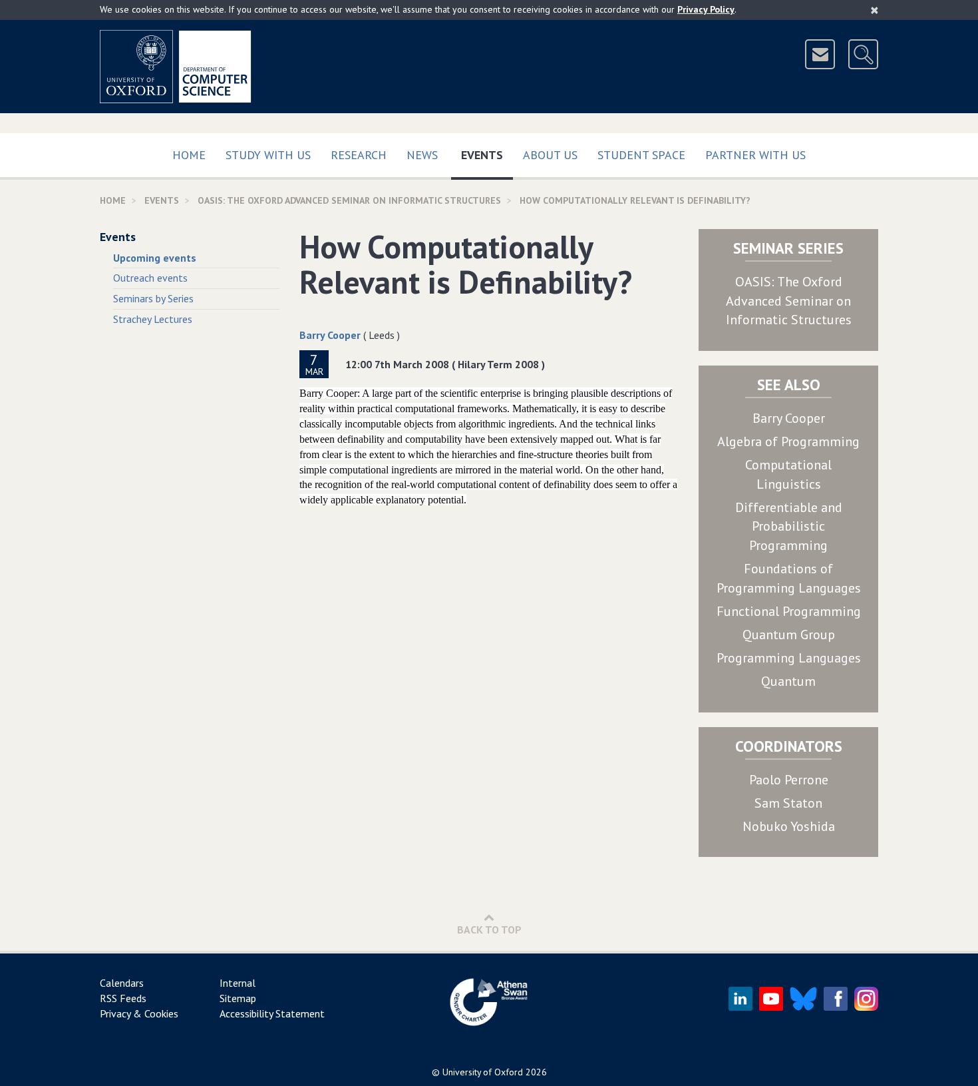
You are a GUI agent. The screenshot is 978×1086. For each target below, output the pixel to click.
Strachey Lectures (152, 319)
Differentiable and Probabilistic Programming (788, 526)
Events (487, 154)
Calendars (122, 982)
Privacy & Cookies (139, 1013)
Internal (237, 982)
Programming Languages (789, 658)
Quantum (788, 681)
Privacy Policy (705, 9)
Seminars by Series (153, 298)
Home (189, 154)
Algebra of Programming (788, 441)
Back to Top (489, 929)
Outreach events (150, 277)
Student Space (641, 154)
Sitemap (238, 998)
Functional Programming (789, 611)
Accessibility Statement (272, 1013)
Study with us (268, 154)
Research (359, 154)
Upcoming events (154, 257)
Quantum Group (788, 634)
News (422, 154)
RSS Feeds (123, 998)
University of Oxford (482, 1072)
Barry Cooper (330, 335)
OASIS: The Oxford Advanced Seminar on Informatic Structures (789, 300)
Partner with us (755, 154)
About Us (550, 154)
